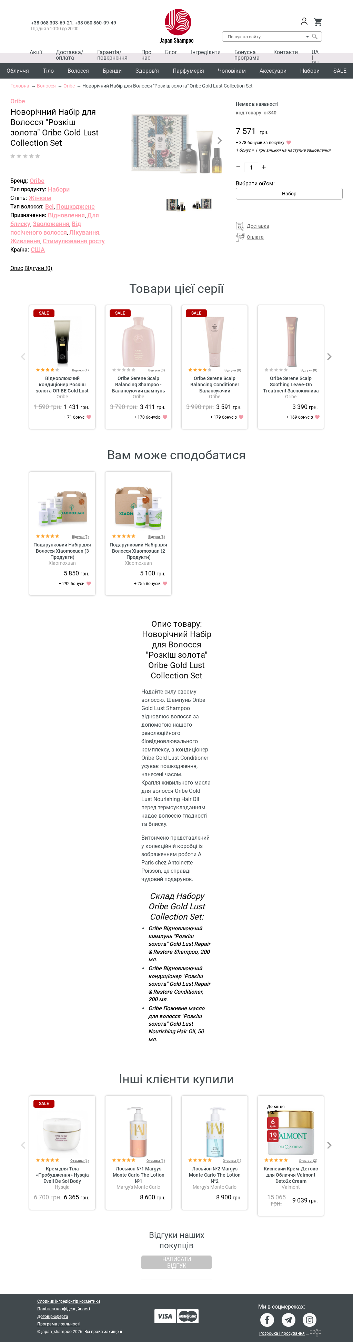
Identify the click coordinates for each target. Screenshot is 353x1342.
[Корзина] (317, 22)
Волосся (78, 71)
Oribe (17, 101)
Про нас (146, 55)
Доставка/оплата (69, 55)
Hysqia (62, 1187)
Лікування (84, 232)
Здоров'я (147, 71)
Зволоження (51, 223)
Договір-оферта (52, 1316)
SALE (339, 71)
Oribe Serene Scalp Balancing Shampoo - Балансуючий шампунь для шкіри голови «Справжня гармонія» (138, 391)
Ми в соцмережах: (281, 1307)
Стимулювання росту (74, 241)
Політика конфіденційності (63, 1309)
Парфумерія (188, 71)
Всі (49, 206)
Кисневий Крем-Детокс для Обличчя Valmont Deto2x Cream (291, 1175)
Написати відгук (176, 1262)
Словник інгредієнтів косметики (68, 1301)
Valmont (291, 1187)
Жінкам (40, 198)
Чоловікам (232, 71)
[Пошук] (314, 36)
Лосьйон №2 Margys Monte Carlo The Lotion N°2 (215, 1175)
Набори (310, 71)
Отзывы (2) (308, 1160)
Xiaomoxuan (62, 563)
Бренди (112, 71)
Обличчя (18, 71)
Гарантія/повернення (112, 55)
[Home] (177, 26)
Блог (171, 52)
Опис (16, 268)
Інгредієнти (206, 52)
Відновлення (66, 215)
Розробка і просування (282, 1333)
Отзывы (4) (79, 1160)
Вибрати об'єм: (255, 183)
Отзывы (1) (156, 1160)
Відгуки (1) (80, 370)
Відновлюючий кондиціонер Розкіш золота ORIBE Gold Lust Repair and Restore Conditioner (62, 391)
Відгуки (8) (232, 370)
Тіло (48, 71)
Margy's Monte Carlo (138, 1187)
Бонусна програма (247, 55)
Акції (36, 52)
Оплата (255, 237)
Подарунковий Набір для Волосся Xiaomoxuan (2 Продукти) (138, 551)
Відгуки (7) (80, 537)
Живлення (25, 241)
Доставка (258, 226)
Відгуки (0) (38, 268)
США (38, 249)
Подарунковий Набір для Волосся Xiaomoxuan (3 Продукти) (62, 551)
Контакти (285, 52)
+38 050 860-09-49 (95, 22)
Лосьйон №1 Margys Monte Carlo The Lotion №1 (138, 1175)
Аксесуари (273, 71)
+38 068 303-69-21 (51, 22)
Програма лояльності (58, 1324)
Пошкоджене (75, 206)
